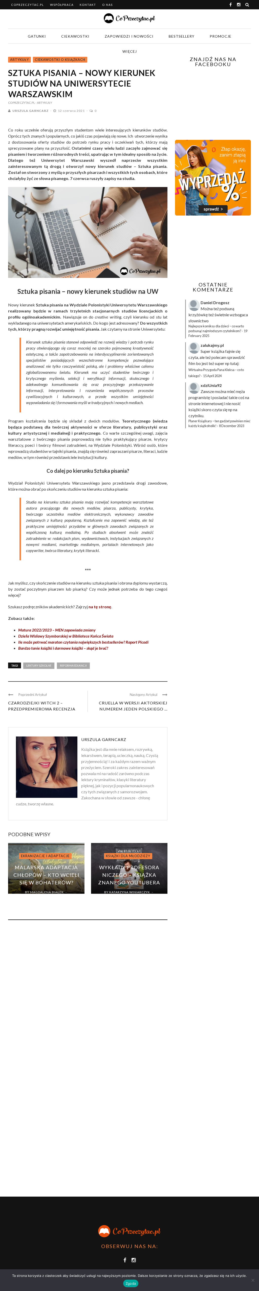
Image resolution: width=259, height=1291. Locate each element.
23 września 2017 (126, 898)
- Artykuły (43, 102)
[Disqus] (87, 992)
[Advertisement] (217, 248)
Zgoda (131, 1283)
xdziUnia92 (211, 385)
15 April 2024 (212, 376)
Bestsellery (182, 36)
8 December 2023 (231, 426)
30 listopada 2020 (43, 898)
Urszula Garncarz (30, 111)
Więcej (129, 51)
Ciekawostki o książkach (60, 60)
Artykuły (19, 60)
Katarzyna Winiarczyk (129, 892)
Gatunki (37, 36)
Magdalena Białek (47, 892)
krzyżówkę (198, 314)
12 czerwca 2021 (71, 111)
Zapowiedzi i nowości (129, 36)
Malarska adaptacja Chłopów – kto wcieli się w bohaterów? (46, 874)
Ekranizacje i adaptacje (45, 856)
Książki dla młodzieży (128, 856)
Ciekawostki (75, 36)
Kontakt (88, 4)
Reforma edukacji (73, 665)
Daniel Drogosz (215, 302)
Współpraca (62, 4)
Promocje (220, 36)
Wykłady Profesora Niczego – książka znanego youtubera (129, 874)
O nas (107, 4)
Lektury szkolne (38, 665)
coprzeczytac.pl (27, 4)
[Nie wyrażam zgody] (252, 1280)
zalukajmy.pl (212, 345)
